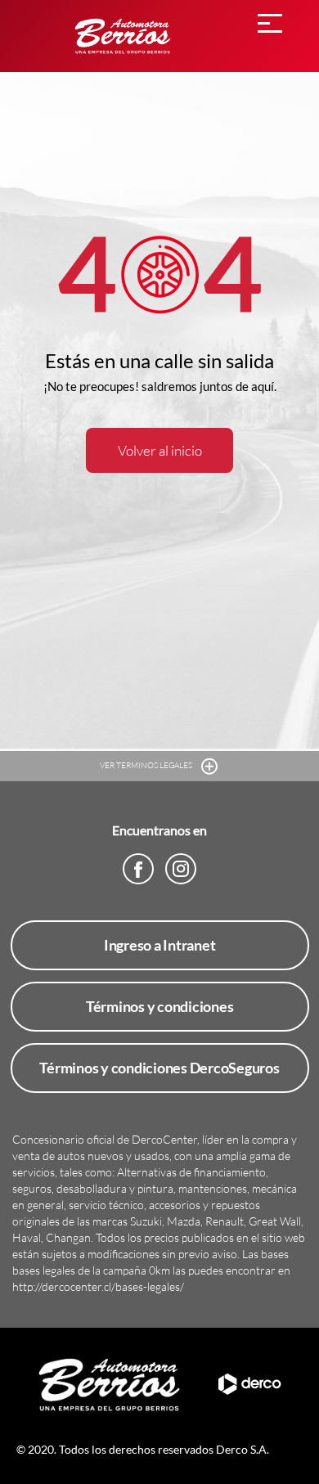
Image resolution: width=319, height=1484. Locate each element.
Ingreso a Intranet (160, 945)
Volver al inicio (160, 450)
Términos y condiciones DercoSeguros (159, 1068)
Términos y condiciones (160, 1006)
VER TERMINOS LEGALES (147, 765)
